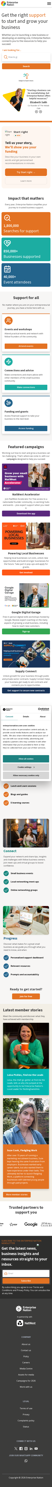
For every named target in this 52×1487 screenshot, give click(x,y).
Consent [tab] (9, 716)
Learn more (26, 181)
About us (26, 1344)
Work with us (26, 1386)
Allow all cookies (26, 759)
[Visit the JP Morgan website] (37, 1224)
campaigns (12, 459)
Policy (26, 1356)
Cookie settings (24, 767)
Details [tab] (26, 716)
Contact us (26, 1350)
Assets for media (26, 1374)
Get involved (26, 572)
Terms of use (26, 1408)
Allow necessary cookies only (26, 775)
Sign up (26, 631)
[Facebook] (20, 1448)
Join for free (26, 996)
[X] (15, 1448)
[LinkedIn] (31, 1448)
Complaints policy (26, 1420)
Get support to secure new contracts (26, 690)
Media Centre (26, 1368)
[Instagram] (26, 1448)
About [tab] (42, 716)
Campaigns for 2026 (26, 1380)
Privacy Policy (23, 1290)
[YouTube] (36, 1448)
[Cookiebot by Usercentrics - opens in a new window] (38, 709)
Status (26, 1426)
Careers (26, 1362)
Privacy (26, 1414)
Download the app (26, 513)
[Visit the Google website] (20, 1224)
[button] (49, 3)
